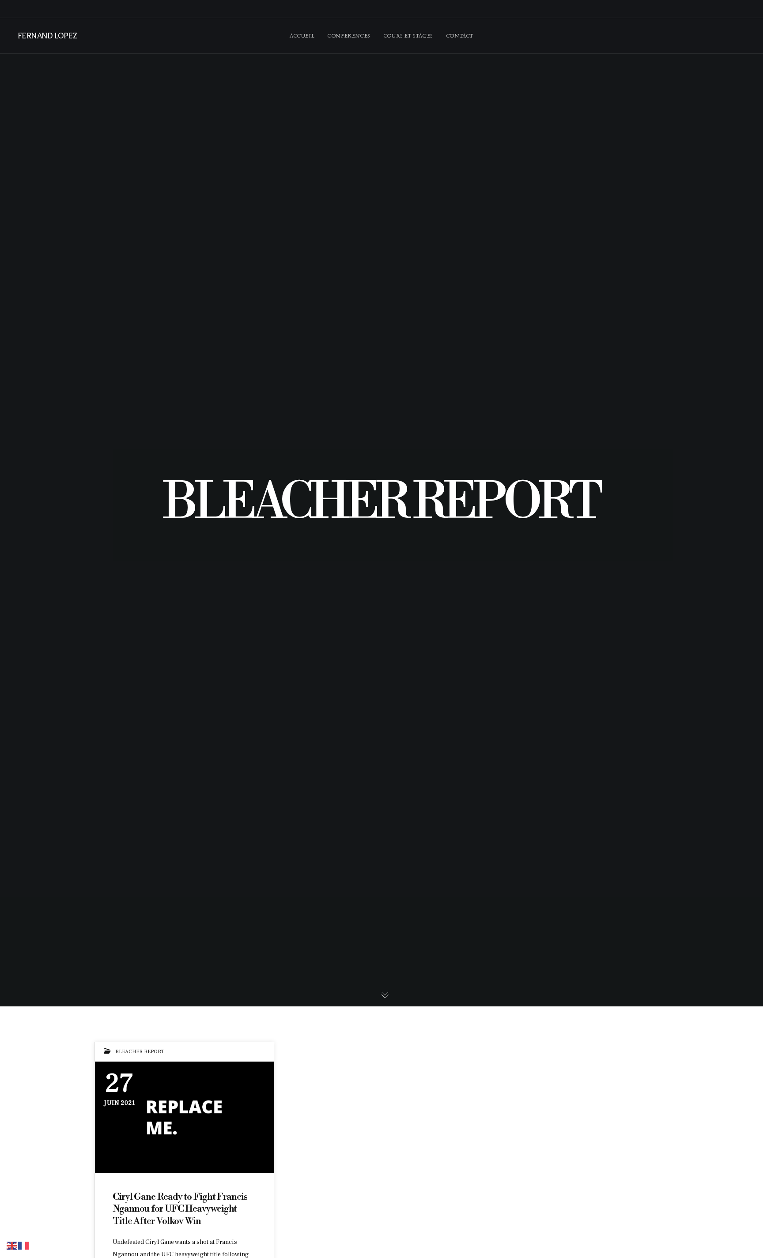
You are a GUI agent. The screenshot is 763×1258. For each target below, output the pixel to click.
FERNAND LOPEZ (47, 35)
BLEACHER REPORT (139, 1051)
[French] (24, 1245)
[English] (12, 1245)
